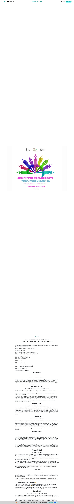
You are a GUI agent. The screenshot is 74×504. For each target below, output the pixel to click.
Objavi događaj (62, 1)
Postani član (69, 1)
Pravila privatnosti (50, 502)
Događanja (37, 336)
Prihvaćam (56, 502)
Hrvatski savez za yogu (37, 1)
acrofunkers (37, 375)
